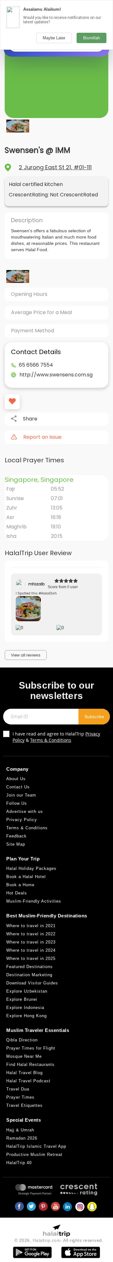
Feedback (16, 836)
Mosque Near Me (24, 1056)
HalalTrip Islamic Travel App (36, 1146)
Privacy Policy (21, 819)
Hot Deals (16, 893)
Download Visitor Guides (32, 983)
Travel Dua (17, 1089)
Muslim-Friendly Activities (33, 901)
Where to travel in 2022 (31, 934)
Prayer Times (20, 1097)
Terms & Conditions (50, 740)
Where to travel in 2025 (31, 958)
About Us (16, 778)
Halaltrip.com (47, 1240)
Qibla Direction (22, 1040)
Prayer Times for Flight (30, 1048)
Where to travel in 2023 (31, 942)
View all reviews (25, 655)
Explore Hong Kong (26, 1015)
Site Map (15, 844)
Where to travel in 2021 (31, 925)
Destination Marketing (29, 974)
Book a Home (20, 884)
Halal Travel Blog (24, 1072)
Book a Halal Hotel (26, 876)
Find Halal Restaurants (30, 1064)
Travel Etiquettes (24, 1105)
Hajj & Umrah (20, 1130)
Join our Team (21, 795)
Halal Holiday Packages (31, 868)
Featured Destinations (29, 966)
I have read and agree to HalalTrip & (56, 737)
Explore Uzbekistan (26, 991)
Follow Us (16, 803)
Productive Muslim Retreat (34, 1154)
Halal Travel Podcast (28, 1081)
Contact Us (18, 787)
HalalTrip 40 (19, 1162)
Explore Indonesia (25, 1007)
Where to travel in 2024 (31, 950)
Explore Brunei (21, 999)
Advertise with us (24, 811)
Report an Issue (42, 437)
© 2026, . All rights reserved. (59, 1240)
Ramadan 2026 (21, 1138)
